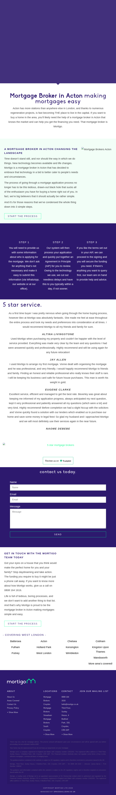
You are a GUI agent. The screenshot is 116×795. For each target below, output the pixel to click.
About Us (11, 697)
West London (43, 653)
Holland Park (44, 647)
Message (15, 506)
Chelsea (72, 641)
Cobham (100, 641)
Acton (44, 641)
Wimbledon (72, 653)
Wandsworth (101, 657)
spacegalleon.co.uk (65, 791)
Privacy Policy (13, 708)
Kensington (72, 647)
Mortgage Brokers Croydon (47, 700)
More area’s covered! (100, 663)
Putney (16, 653)
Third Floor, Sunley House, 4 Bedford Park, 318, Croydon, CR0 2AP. (66, 719)
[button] (58, 433)
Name (13, 482)
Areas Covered (13, 701)
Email (13, 494)
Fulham (15, 647)
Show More (13, 712)
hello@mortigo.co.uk (70, 704)
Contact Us (11, 704)
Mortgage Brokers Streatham (47, 711)
